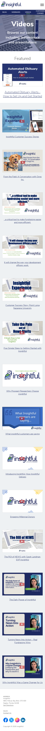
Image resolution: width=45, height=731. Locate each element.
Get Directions (8, 705)
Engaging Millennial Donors (22, 517)
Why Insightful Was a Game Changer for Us (22, 683)
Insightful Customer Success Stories (22, 137)
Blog (4, 12)
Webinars (16, 12)
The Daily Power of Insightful (22, 600)
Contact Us (7, 713)
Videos (28, 12)
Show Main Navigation (42, 5)
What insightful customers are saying (22, 434)
